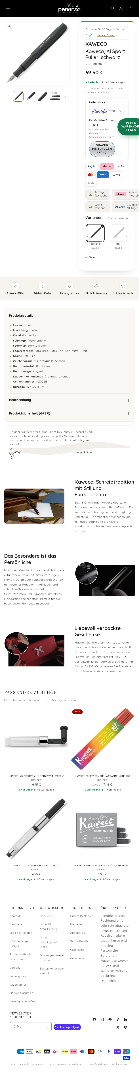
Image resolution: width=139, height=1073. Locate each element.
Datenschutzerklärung (70, 1064)
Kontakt (15, 916)
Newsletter (17, 924)
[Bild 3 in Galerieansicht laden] (43, 96)
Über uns (46, 916)
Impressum (39, 1064)
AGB (51, 1064)
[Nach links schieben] (8, 96)
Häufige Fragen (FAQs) (20, 944)
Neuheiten (76, 924)
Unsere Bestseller (81, 916)
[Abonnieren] (47, 1026)
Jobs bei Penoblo (21, 933)
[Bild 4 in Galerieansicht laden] (55, 96)
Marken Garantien (21, 993)
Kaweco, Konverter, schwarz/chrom (37, 865)
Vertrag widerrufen (22, 1001)
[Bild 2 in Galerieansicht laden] (30, 96)
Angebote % (78, 933)
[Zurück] (87, 237)
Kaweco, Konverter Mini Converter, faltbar (36, 776)
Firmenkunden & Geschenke (20, 957)
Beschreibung (20, 400)
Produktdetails (21, 316)
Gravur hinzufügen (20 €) (102, 149)
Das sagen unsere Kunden (52, 958)
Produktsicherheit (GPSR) (29, 413)
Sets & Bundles (80, 941)
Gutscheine (77, 958)
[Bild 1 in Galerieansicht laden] (18, 96)
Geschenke (77, 950)
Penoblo (24, 1064)
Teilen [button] (92, 257)
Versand (106, 89)
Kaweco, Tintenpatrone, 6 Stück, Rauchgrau (102, 865)
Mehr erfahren (106, 35)
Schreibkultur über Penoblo (52, 971)
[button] (8, 8)
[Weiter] (127, 237)
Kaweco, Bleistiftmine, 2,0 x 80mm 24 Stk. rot (102, 776)
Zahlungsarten (19, 976)
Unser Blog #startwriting (48, 927)
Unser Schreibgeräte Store (49, 942)
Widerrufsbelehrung (97, 1064)
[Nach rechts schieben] (66, 96)
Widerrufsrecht (20, 985)
